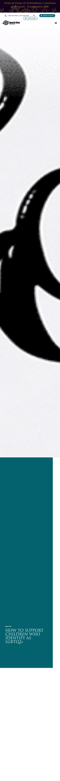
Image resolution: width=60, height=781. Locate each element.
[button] (34, 15)
